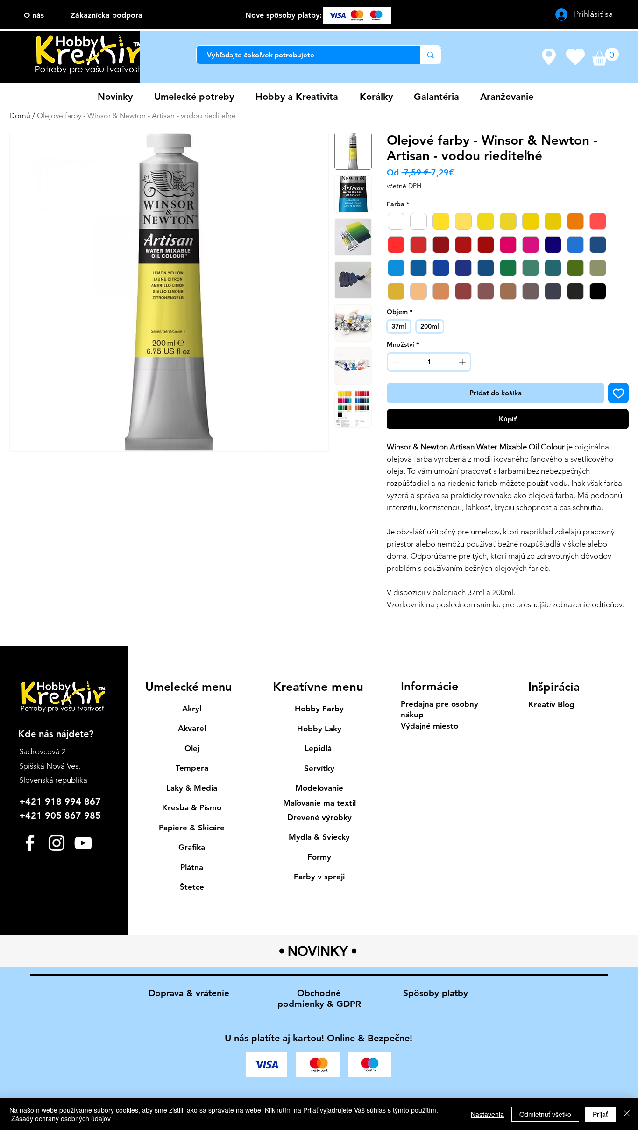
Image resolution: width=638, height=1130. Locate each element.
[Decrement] (395, 362)
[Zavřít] (626, 1114)
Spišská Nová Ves (48, 766)
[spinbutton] (429, 362)
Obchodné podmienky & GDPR (319, 998)
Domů (19, 115)
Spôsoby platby (435, 993)
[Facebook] (30, 843)
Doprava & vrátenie (189, 993)
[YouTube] (83, 843)
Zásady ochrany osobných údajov (61, 1118)
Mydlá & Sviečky (319, 837)
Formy (319, 857)
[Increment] (463, 362)
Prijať (600, 1114)
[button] (605, 57)
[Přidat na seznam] (618, 393)
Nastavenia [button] (487, 1114)
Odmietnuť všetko (545, 1114)
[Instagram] (56, 843)
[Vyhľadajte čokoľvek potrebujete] (430, 55)
